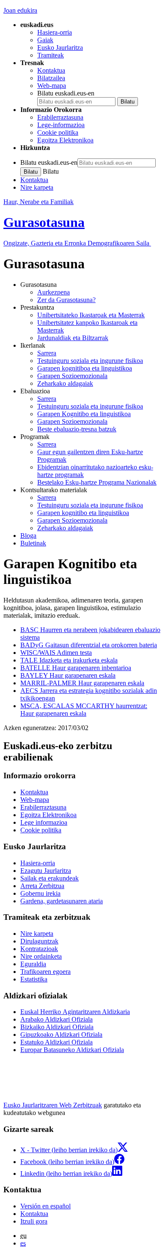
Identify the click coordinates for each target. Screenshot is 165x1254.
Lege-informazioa (61, 124)
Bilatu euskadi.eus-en (65, 93)
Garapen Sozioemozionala (72, 375)
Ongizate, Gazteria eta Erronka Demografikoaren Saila (77, 243)
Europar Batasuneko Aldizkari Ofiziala (72, 1049)
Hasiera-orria (54, 32)
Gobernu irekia (40, 893)
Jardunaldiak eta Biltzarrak (72, 337)
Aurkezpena (53, 292)
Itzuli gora (33, 1221)
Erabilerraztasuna (60, 117)
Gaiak (45, 40)
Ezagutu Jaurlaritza (45, 870)
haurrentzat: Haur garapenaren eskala (83, 709)
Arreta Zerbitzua (42, 885)
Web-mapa (51, 85)
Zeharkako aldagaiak (65, 383)
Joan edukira (20, 10)
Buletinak (33, 543)
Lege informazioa (43, 822)
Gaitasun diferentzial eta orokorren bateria (88, 645)
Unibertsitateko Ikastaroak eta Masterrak (91, 315)
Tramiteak (50, 55)
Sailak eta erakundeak (49, 878)
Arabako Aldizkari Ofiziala (56, 1019)
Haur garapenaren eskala (68, 675)
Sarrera (46, 353)
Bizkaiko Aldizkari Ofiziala (57, 1026)
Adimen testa (56, 652)
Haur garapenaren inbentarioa (75, 667)
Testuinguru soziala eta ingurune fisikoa (90, 360)
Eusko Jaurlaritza (60, 47)
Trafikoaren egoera (45, 971)
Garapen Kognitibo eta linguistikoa (84, 413)
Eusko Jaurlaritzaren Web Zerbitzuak (52, 1105)
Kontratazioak (39, 948)
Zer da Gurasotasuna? (66, 299)
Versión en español (45, 1206)
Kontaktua (51, 70)
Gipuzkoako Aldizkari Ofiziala (61, 1034)
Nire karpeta (36, 187)
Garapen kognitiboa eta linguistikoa (84, 368)
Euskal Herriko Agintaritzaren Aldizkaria (75, 1011)
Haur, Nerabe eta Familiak (38, 201)
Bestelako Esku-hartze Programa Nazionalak (97, 482)
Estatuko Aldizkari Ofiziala (56, 1042)
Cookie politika (57, 132)
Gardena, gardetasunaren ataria (61, 901)
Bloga (28, 535)
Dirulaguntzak (39, 941)
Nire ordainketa (41, 956)
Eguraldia (33, 964)
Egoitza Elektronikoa (65, 140)
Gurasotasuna (44, 222)
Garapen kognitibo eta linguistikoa (83, 512)
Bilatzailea (51, 78)
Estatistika (33, 979)
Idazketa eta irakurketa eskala (69, 660)
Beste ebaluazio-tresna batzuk (76, 429)
